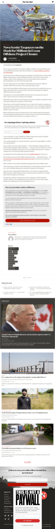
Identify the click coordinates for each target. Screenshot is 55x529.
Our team (6, 496)
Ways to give (7, 501)
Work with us (7, 498)
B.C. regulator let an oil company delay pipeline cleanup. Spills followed (24, 377)
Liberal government (13, 253)
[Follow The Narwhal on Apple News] (5, 519)
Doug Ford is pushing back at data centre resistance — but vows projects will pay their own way (40, 288)
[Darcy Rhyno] (5, 59)
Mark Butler (11, 255)
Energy (10, 251)
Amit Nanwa (14, 415)
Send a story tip (8, 510)
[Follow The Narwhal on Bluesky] (5, 515)
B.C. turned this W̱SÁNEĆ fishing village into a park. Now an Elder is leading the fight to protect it (41, 294)
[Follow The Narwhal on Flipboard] (8, 515)
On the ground (6, 411)
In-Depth (6, 44)
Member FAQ (7, 503)
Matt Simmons (6, 379)
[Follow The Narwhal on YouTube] (12, 515)
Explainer (4, 332)
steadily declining (34, 154)
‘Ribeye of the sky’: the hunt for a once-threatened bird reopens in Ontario (13, 287)
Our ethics (6, 499)
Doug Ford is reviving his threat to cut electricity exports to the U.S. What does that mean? (26, 335)
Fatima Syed (5, 339)
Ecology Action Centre (12, 249)
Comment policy (47, 524)
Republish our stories (9, 512)
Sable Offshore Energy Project (12, 268)
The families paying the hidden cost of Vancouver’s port (19, 448)
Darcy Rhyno (13, 58)
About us (6, 494)
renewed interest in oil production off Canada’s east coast (18, 159)
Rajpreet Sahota (6, 415)
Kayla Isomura (18, 450)
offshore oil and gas (13, 261)
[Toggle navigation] (3, 2)
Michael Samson (12, 257)
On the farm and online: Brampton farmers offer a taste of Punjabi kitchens (25, 413)
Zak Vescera (29, 379)
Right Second (11, 263)
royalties (10, 265)
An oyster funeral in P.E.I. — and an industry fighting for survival (14, 293)
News (3, 375)
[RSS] (8, 519)
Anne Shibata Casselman (8, 450)
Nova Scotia (11, 259)
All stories (27, 462)
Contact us (6, 508)
